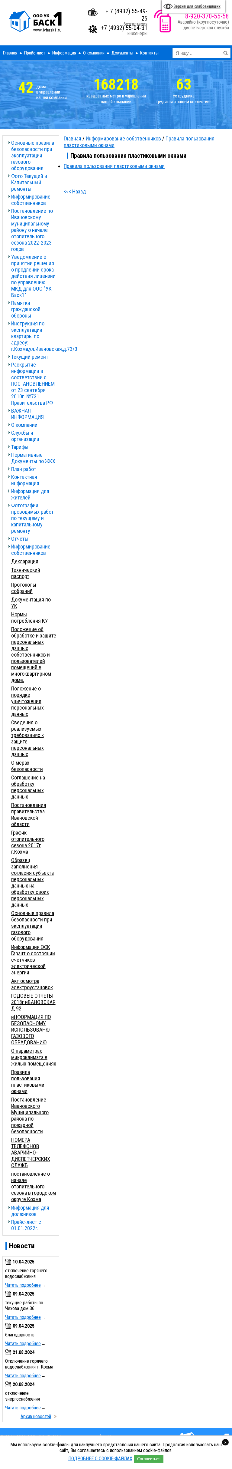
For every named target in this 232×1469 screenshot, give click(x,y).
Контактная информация (25, 480)
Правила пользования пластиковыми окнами (27, 1081)
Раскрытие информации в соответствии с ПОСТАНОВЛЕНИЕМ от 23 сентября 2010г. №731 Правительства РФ (33, 383)
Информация (64, 53)
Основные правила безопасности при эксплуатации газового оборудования (32, 155)
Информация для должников (30, 1210)
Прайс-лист (34, 53)
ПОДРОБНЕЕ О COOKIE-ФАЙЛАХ (100, 1458)
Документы (122, 53)
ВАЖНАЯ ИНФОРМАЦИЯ (27, 413)
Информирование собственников (30, 199)
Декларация (24, 561)
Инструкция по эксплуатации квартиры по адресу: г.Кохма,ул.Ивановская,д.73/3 (33, 336)
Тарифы (19, 447)
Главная (10, 53)
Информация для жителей (30, 494)
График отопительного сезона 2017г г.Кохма (27, 842)
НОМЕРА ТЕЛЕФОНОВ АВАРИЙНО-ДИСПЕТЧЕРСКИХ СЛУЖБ (30, 1152)
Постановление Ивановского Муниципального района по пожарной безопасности (30, 1115)
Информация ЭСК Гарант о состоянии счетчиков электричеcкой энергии (33, 960)
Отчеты (19, 538)
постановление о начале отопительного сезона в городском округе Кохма (33, 1186)
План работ (23, 469)
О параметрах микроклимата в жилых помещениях (33, 1057)
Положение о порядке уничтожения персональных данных (27, 701)
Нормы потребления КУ (29, 617)
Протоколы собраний (23, 587)
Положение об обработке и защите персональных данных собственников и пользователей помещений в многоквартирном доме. (33, 654)
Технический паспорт (25, 573)
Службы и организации (25, 436)
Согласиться (148, 1459)
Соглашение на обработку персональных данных (28, 787)
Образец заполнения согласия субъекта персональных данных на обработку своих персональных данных (32, 882)
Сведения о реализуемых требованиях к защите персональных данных (27, 738)
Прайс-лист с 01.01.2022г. (26, 1225)
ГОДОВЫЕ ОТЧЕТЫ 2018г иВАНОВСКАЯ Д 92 (33, 1002)
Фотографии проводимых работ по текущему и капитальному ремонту (32, 518)
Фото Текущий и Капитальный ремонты (29, 182)
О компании (94, 53)
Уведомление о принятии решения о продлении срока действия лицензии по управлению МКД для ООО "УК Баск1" (33, 276)
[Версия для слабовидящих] (193, 6)
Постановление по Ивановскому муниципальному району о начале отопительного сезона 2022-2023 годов (32, 230)
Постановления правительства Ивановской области (28, 814)
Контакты (149, 53)
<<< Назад (75, 191)
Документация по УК (31, 602)
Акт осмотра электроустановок (32, 984)
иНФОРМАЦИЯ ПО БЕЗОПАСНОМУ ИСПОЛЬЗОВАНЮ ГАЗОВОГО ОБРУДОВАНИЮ (31, 1030)
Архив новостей (36, 1416)
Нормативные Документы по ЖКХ (33, 458)
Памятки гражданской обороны (25, 309)
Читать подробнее (23, 1285)
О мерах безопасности (27, 765)
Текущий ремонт (29, 357)
